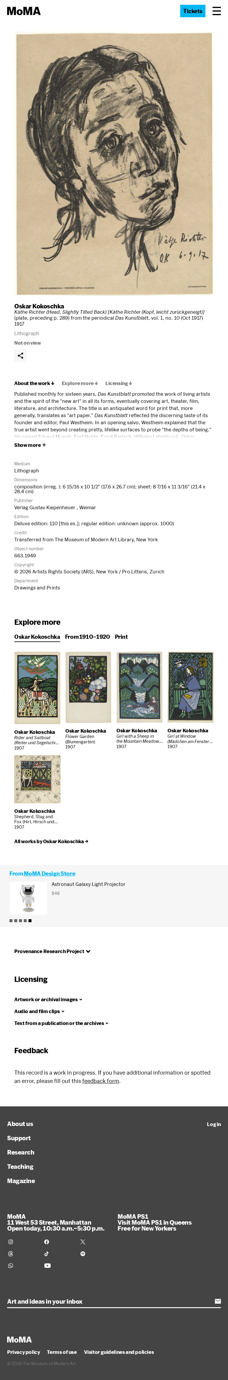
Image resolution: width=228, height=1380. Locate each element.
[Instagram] (22, 1241)
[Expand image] (114, 163)
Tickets (192, 11)
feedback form (100, 1081)
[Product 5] (29, 920)
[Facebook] (58, 1241)
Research (20, 1152)
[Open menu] (217, 11)
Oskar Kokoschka (39, 306)
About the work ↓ (34, 383)
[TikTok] (58, 1253)
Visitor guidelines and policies (119, 1352)
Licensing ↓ (118, 383)
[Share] (20, 355)
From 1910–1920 (87, 636)
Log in (214, 1124)
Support (19, 1137)
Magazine (21, 1180)
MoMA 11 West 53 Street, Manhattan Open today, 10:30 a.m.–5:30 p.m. (55, 1222)
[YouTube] (58, 1265)
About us (20, 1123)
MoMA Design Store (49, 873)
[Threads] (22, 1253)
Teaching (20, 1166)
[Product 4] (25, 920)
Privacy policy (23, 1352)
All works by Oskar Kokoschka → (51, 841)
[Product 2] (15, 920)
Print (121, 636)
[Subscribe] (218, 1301)
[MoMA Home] (24, 11)
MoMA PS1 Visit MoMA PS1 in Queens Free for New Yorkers (154, 1222)
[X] (94, 1241)
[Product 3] (20, 920)
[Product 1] (11, 920)
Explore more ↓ (80, 383)
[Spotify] (94, 1253)
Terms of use (62, 1352)
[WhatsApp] (22, 1265)
